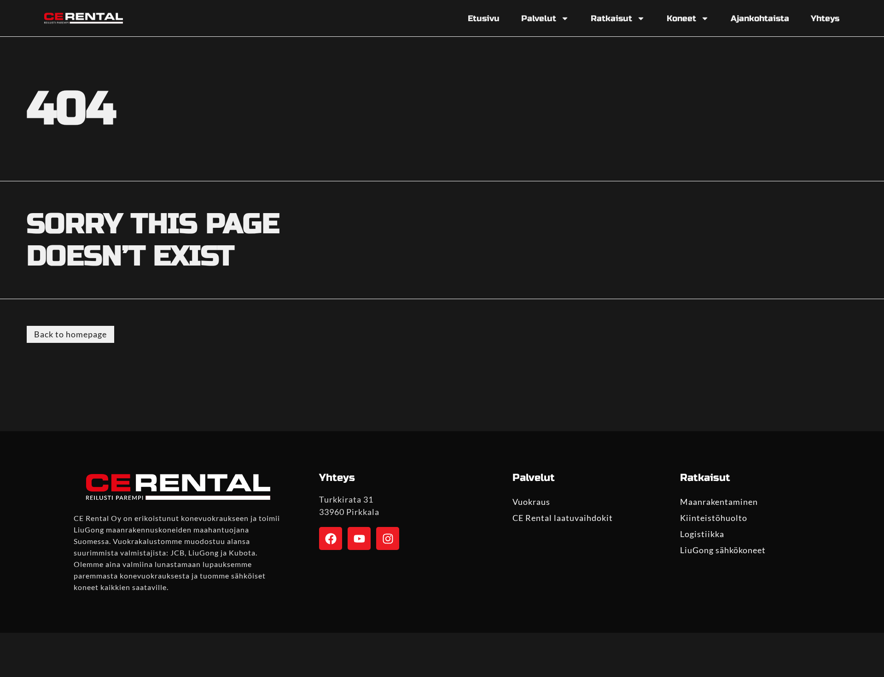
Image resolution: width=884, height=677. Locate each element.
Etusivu (484, 18)
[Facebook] (330, 538)
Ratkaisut (611, 18)
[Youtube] (359, 538)
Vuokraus (531, 502)
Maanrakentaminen (719, 502)
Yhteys (825, 18)
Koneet (681, 18)
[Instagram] (387, 538)
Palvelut (538, 18)
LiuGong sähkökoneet (723, 550)
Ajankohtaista (760, 18)
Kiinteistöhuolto (713, 518)
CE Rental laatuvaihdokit (562, 518)
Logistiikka (702, 534)
